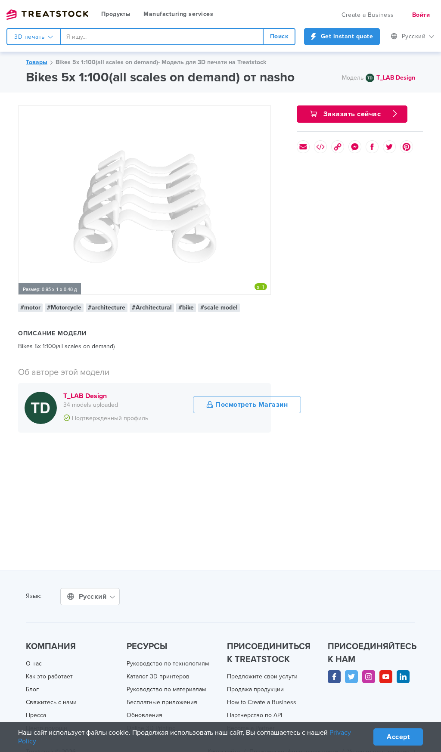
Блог (32, 689)
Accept (398, 737)
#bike (186, 307)
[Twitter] (351, 676)
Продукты (115, 14)
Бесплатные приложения (162, 702)
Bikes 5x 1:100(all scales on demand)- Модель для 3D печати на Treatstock (161, 62)
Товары (36, 62)
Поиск (279, 36)
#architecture (106, 307)
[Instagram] (368, 676)
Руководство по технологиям (168, 663)
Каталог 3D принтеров (158, 676)
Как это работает (49, 676)
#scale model (219, 307)
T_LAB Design (395, 77)
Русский (415, 36)
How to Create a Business (261, 702)
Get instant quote (346, 36)
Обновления (144, 715)
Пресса (36, 715)
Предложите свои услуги (262, 676)
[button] (263, 114)
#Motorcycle (64, 307)
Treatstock (47, 14)
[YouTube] (385, 676)
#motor (30, 307)
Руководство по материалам (166, 689)
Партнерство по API (254, 715)
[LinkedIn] (403, 676)
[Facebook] (334, 676)
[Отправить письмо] (303, 146)
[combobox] (162, 36)
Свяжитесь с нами (51, 702)
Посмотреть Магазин (251, 404)
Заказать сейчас (352, 114)
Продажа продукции (255, 689)
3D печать (30, 36)
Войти (421, 15)
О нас (34, 663)
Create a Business (368, 15)
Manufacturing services (178, 14)
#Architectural (152, 307)
